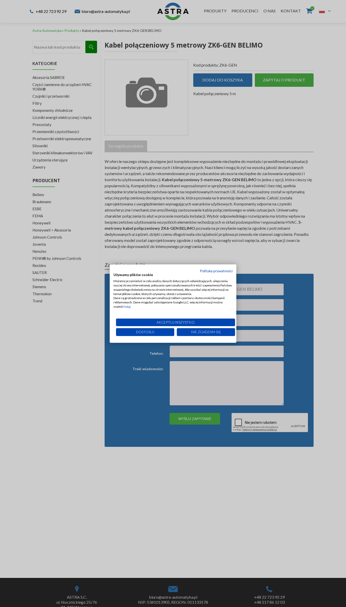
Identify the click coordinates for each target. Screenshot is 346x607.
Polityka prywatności (216, 270)
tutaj (127, 306)
